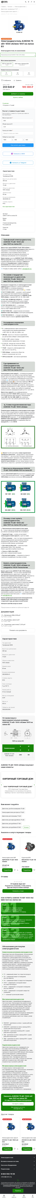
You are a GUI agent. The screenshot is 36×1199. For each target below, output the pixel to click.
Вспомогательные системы (10, 1161)
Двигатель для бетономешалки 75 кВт (13, 808)
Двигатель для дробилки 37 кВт (11, 823)
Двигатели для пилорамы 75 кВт (11, 816)
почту (24, 911)
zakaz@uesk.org (26, 268)
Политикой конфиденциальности (11, 1185)
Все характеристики (9, 206)
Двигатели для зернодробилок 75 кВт (13, 819)
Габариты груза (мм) (8, 137)
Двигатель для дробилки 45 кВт (11, 827)
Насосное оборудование (8, 1165)
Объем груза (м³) (7, 124)
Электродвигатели (7, 1157)
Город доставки (7, 130)
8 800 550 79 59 (8, 1174)
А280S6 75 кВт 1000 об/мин (9, 754)
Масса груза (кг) (7, 118)
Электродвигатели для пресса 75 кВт (13, 812)
